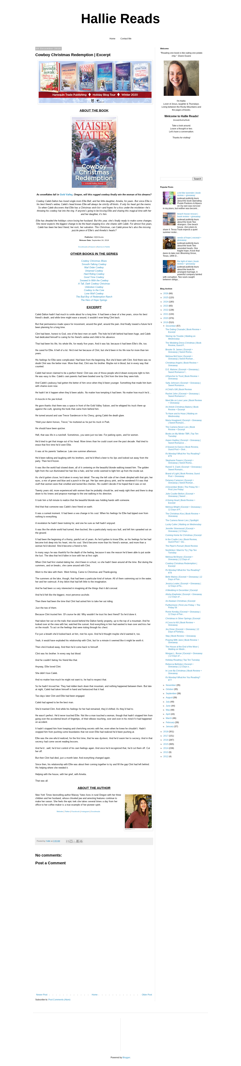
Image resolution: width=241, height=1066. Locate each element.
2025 (166, 297)
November (171, 685)
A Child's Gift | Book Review (178, 389)
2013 (166, 752)
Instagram (85, 811)
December (171, 326)
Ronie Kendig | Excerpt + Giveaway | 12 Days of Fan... (182, 613)
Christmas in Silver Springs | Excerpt (182, 618)
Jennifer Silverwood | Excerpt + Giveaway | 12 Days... (180, 529)
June (168, 706)
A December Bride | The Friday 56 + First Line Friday (182, 488)
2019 (166, 322)
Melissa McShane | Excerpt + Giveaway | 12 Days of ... (179, 558)
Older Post (147, 994)
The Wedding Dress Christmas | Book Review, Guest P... (183, 344)
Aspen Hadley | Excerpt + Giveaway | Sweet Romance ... (183, 441)
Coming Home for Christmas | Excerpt (183, 535)
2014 (166, 748)
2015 (166, 744)
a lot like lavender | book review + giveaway (189, 194)
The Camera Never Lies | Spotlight (181, 520)
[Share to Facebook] (78, 841)
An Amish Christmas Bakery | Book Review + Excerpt (181, 408)
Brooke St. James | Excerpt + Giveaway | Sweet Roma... (179, 350)
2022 (166, 310)
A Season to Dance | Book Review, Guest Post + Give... (181, 448)
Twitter (67, 811)
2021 (166, 314)
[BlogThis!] (71, 841)
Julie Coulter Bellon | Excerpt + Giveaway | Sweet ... (180, 495)
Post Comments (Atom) (59, 999)
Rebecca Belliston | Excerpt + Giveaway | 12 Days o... (179, 665)
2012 (166, 756)
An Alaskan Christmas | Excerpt (180, 601)
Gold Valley (66, 194)
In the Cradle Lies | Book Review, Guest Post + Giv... (181, 540)
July (168, 702)
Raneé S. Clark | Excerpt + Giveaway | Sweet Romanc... (183, 468)
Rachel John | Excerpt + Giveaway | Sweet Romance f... (182, 394)
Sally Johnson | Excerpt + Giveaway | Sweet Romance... (183, 384)
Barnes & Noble (103, 247)
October (170, 689)
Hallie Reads (120, 18)
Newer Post (41, 994)
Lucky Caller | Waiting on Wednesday (183, 524)
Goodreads (82, 247)
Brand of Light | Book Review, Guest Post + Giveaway (182, 474)
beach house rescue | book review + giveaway (188, 215)
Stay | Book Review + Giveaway (180, 636)
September (171, 693)
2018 (166, 731)
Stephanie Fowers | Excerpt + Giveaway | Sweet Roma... (179, 461)
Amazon (92, 247)
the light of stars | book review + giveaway (188, 262)
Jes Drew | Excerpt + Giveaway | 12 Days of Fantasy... (182, 630)
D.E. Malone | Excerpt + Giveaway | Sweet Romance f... (182, 370)
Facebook (75, 811)
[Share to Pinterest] (81, 841)
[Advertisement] (94, 967)
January (170, 726)
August (169, 697)
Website (60, 811)
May (168, 710)
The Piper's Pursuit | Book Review (181, 546)
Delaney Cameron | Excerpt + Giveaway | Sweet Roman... (179, 481)
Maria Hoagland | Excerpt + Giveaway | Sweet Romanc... (183, 421)
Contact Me (125, 38)
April (168, 714)
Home (112, 38)
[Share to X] (74, 841)
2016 (166, 740)
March (169, 718)
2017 (166, 736)
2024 (166, 302)
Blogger (126, 1057)
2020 (166, 318)
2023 (166, 306)
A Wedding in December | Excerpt (181, 590)
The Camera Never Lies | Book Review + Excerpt (180, 428)
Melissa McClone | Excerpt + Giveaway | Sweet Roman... (179, 357)
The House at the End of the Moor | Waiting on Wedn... (182, 647)
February (170, 722)
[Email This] (68, 841)
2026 (166, 293)
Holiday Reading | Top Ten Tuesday (182, 660)
